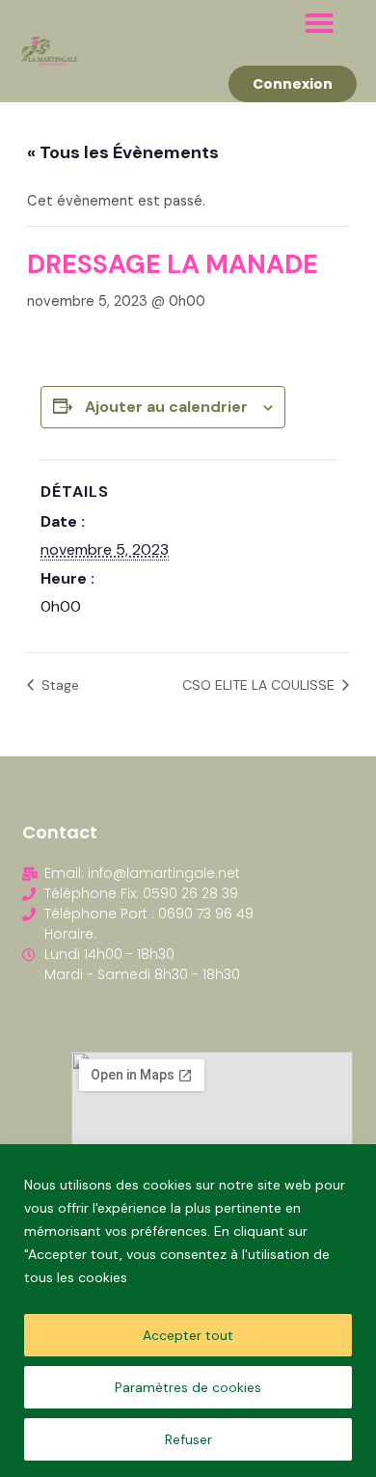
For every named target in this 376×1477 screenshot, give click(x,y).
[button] (319, 23)
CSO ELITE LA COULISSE (260, 685)
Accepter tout (188, 1335)
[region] (188, 1310)
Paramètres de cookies (188, 1387)
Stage (58, 685)
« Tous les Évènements (123, 152)
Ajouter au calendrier (166, 407)
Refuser (188, 1439)
